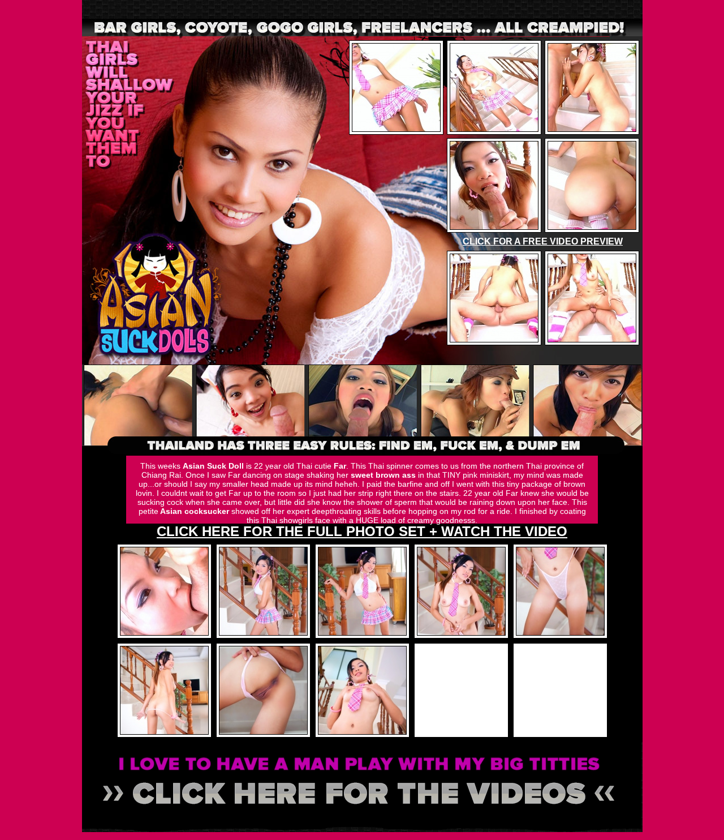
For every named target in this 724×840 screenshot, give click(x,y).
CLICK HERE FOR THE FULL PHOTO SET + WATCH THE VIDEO (362, 531)
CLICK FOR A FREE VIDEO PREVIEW (543, 241)
